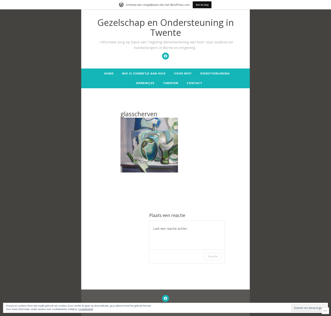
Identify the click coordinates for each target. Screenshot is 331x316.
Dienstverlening (215, 73)
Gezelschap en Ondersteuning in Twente (165, 27)
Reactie (213, 256)
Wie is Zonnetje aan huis (144, 73)
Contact (194, 83)
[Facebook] (165, 56)
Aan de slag (202, 4)
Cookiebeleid (85, 309)
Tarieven (170, 83)
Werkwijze (145, 83)
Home (109, 73)
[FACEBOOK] (165, 298)
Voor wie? (183, 73)
